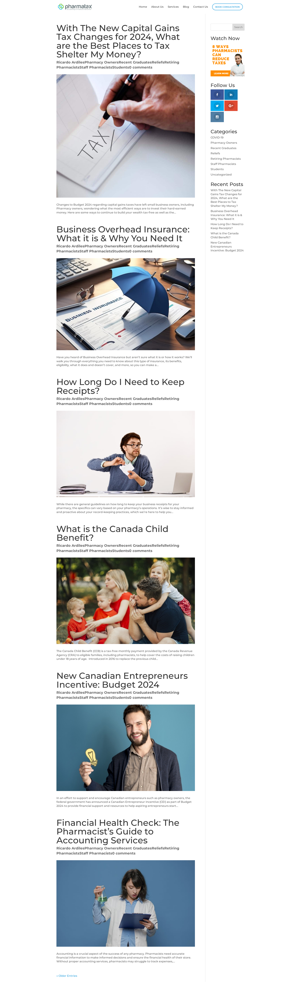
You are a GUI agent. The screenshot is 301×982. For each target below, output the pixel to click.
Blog (186, 7)
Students (120, 67)
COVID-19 (217, 137)
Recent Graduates (135, 62)
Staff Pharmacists (95, 67)
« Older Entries (66, 975)
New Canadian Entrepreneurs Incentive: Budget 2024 (122, 680)
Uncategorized (221, 174)
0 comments (140, 67)
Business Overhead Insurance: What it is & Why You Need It (123, 233)
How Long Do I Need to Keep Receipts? (120, 386)
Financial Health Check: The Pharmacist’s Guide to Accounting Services (117, 831)
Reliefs (158, 62)
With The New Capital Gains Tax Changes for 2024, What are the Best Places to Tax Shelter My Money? (118, 41)
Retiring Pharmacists (226, 158)
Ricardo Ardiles (70, 62)
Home (143, 7)
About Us (157, 7)
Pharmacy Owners (101, 62)
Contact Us (200, 7)
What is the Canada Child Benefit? (112, 533)
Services (173, 7)
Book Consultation (227, 7)
